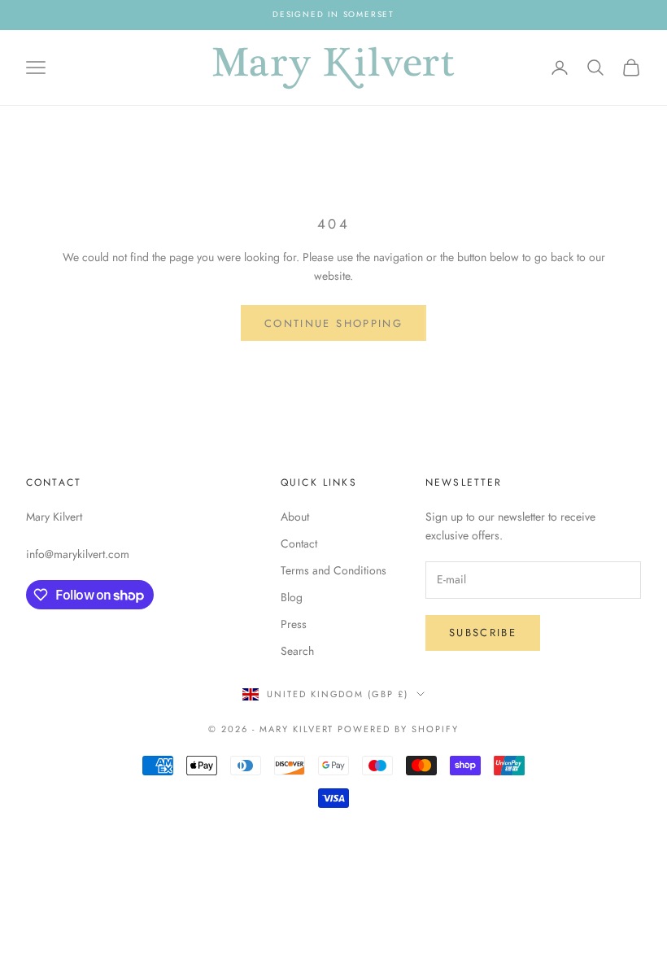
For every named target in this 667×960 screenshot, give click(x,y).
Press (294, 624)
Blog (292, 597)
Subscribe (483, 632)
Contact (299, 543)
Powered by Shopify (398, 728)
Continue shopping (333, 323)
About (295, 516)
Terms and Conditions (333, 570)
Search (297, 651)
